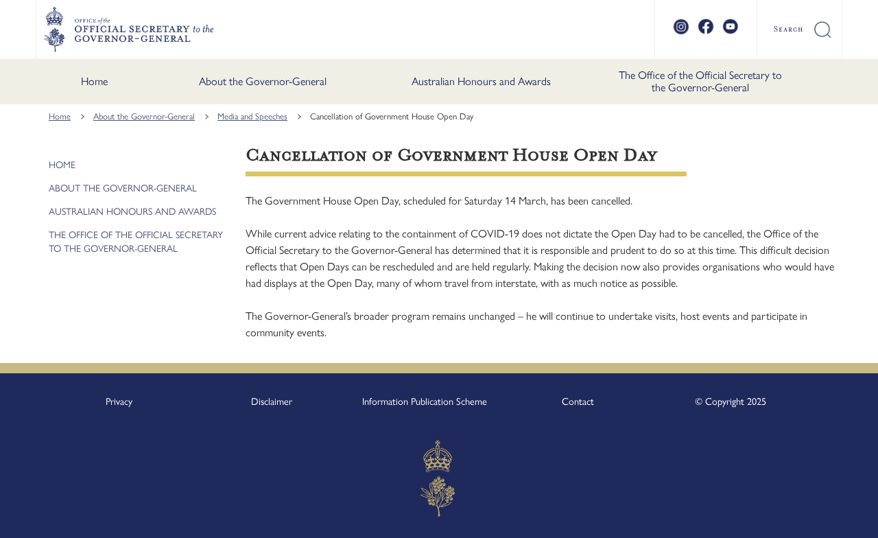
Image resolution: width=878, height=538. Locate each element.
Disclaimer (271, 401)
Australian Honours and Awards (481, 81)
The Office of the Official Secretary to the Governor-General (700, 81)
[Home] (128, 29)
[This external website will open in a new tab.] (681, 32)
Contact (578, 401)
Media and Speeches (252, 116)
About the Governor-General (263, 81)
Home (94, 81)
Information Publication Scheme (424, 401)
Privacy (119, 401)
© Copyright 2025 (730, 401)
